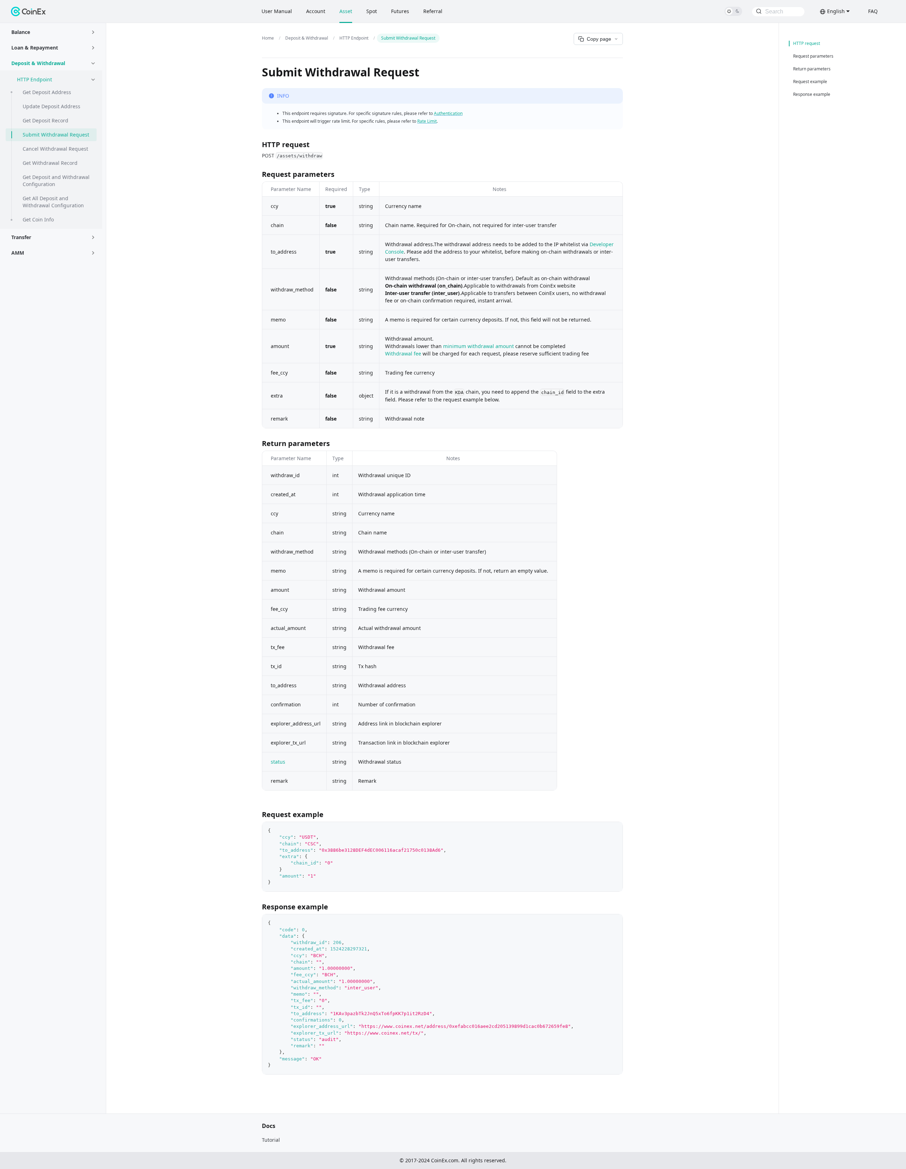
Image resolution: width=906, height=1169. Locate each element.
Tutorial (271, 1139)
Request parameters (813, 56)
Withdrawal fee (403, 353)
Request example (810, 82)
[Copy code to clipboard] (614, 831)
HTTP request (806, 43)
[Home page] (269, 38)
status (278, 761)
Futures (400, 11)
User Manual (277, 11)
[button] (54, 32)
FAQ (873, 11)
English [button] (836, 11)
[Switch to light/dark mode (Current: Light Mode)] (733, 11)
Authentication (448, 113)
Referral (432, 11)
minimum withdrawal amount (478, 346)
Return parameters (812, 69)
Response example (811, 94)
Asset (345, 11)
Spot (371, 11)
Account (315, 11)
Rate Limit (427, 121)
